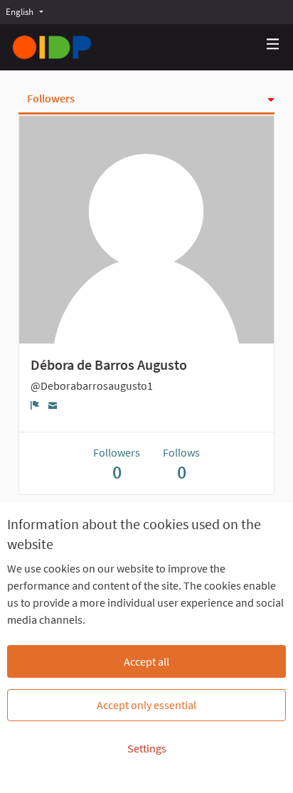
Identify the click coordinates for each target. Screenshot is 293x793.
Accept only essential (146, 705)
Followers (51, 98)
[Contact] (53, 404)
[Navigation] (273, 44)
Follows (181, 464)
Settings (146, 748)
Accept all (146, 661)
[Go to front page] (52, 47)
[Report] (35, 405)
